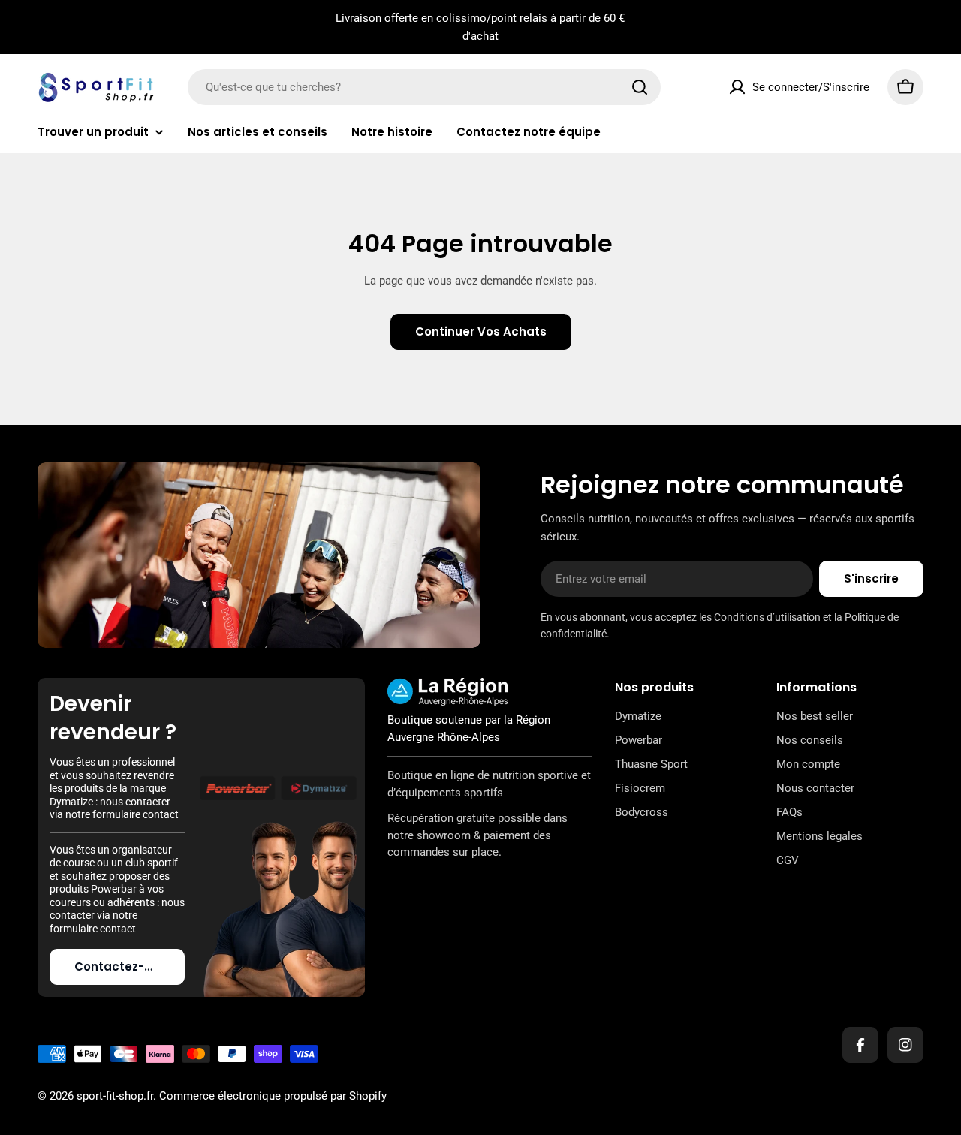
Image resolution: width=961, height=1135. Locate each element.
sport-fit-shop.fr (115, 1096)
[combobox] (424, 87)
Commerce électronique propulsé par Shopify (273, 1096)
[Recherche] (640, 87)
